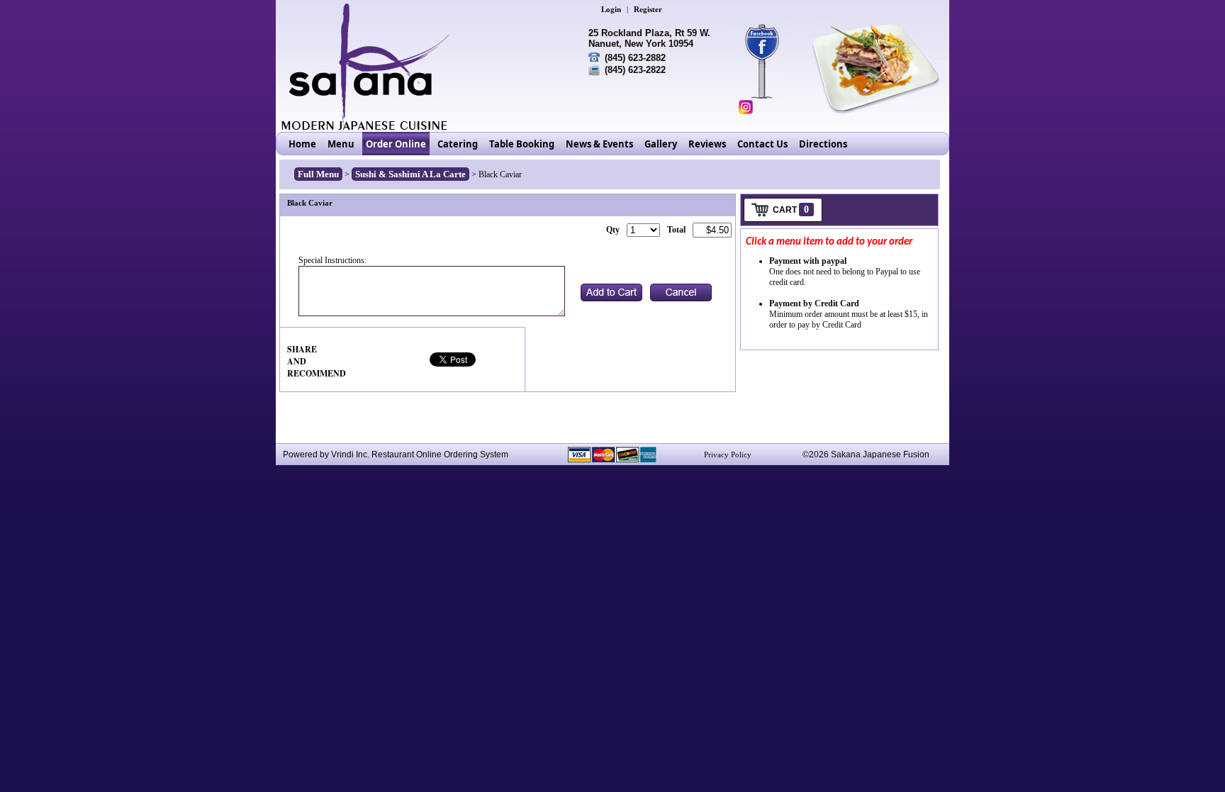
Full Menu (318, 174)
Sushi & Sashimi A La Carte (410, 174)
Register (648, 9)
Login (611, 9)
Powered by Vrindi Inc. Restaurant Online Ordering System (395, 454)
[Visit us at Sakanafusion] (769, 42)
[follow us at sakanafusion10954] (746, 107)
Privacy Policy (727, 454)
